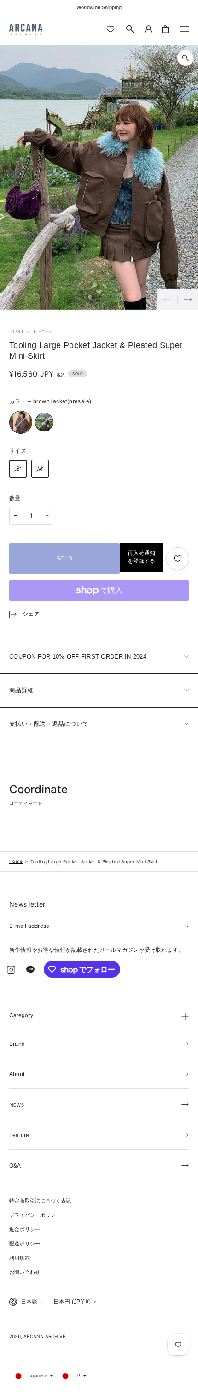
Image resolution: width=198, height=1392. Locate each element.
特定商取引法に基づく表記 (40, 1200)
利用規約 (19, 1258)
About (16, 1074)
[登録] (185, 925)
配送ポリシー (24, 1243)
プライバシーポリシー (35, 1215)
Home (16, 861)
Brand (17, 1044)
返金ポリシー (24, 1229)
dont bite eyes (30, 331)
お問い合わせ (24, 1272)
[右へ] (187, 299)
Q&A (15, 1165)
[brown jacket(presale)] (20, 422)
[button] (130, 29)
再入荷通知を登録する (141, 557)
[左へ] (167, 299)
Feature (19, 1135)
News (16, 1105)
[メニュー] (184, 29)
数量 (15, 498)
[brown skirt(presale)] (44, 422)
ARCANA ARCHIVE (44, 1336)
